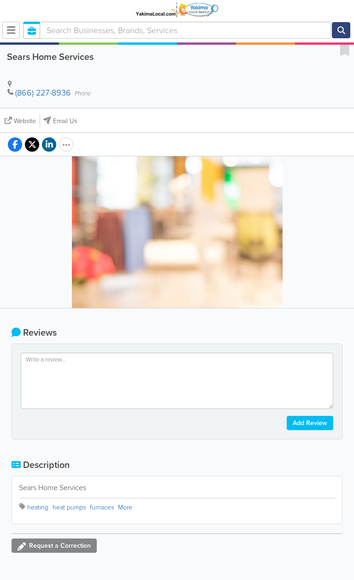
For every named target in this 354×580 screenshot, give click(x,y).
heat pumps (69, 507)
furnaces (102, 507)
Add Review (310, 423)
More (125, 507)
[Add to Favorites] (344, 50)
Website (25, 121)
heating (37, 507)
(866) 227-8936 (43, 93)
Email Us (65, 121)
